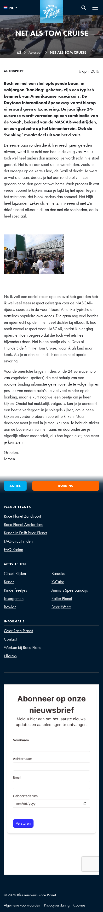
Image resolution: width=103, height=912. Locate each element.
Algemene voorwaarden (22, 905)
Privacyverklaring (56, 905)
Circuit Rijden (15, 573)
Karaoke (58, 573)
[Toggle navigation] (95, 7)
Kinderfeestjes (15, 590)
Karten (9, 581)
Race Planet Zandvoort (22, 516)
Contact (10, 639)
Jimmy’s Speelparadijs (70, 590)
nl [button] (11, 7)
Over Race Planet (18, 630)
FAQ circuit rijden (18, 541)
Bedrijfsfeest (61, 607)
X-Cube (58, 581)
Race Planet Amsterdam (23, 524)
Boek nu (66, 486)
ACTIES (15, 486)
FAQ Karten (13, 549)
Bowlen (10, 607)
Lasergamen (13, 598)
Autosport (35, 52)
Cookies (79, 905)
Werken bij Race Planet (23, 647)
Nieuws (10, 655)
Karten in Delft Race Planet (25, 533)
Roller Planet (62, 598)
